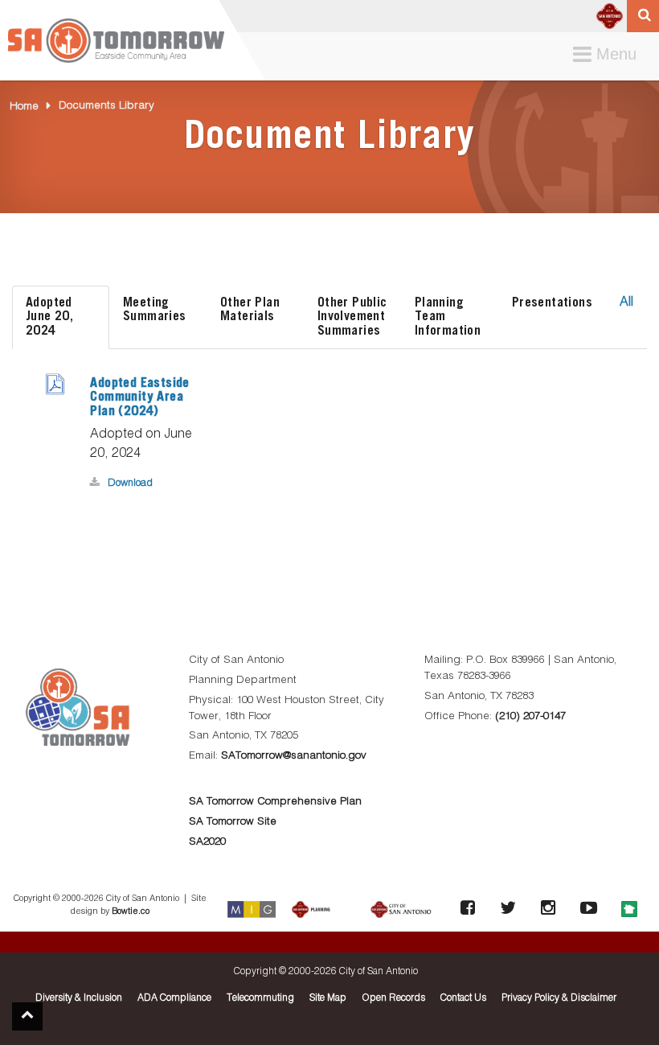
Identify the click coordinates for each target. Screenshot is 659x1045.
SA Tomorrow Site (232, 822)
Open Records (393, 998)
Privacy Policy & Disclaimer (558, 998)
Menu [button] (608, 55)
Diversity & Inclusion (78, 998)
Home (24, 106)
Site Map (327, 998)
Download (130, 483)
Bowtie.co (130, 911)
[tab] (60, 317)
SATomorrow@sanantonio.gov (293, 756)
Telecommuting (260, 998)
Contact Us (463, 998)
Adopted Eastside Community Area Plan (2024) (139, 397)
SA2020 (207, 842)
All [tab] (626, 302)
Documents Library (106, 106)
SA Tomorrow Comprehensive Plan (275, 801)
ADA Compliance (174, 998)
